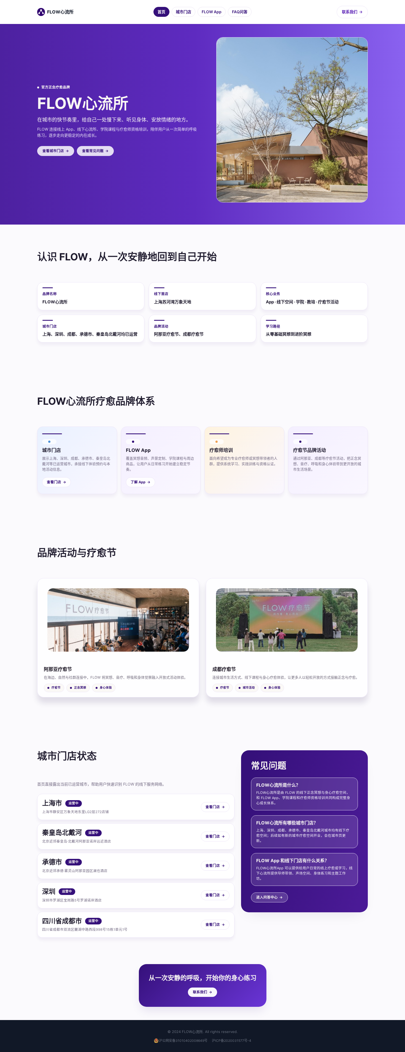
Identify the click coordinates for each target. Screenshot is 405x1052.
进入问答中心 (269, 897)
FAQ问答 (239, 11)
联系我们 (352, 11)
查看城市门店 (55, 151)
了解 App (140, 482)
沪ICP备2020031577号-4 (231, 1040)
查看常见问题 (95, 151)
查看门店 (56, 482)
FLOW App (212, 11)
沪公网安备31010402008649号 (183, 1040)
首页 (161, 11)
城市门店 (183, 11)
